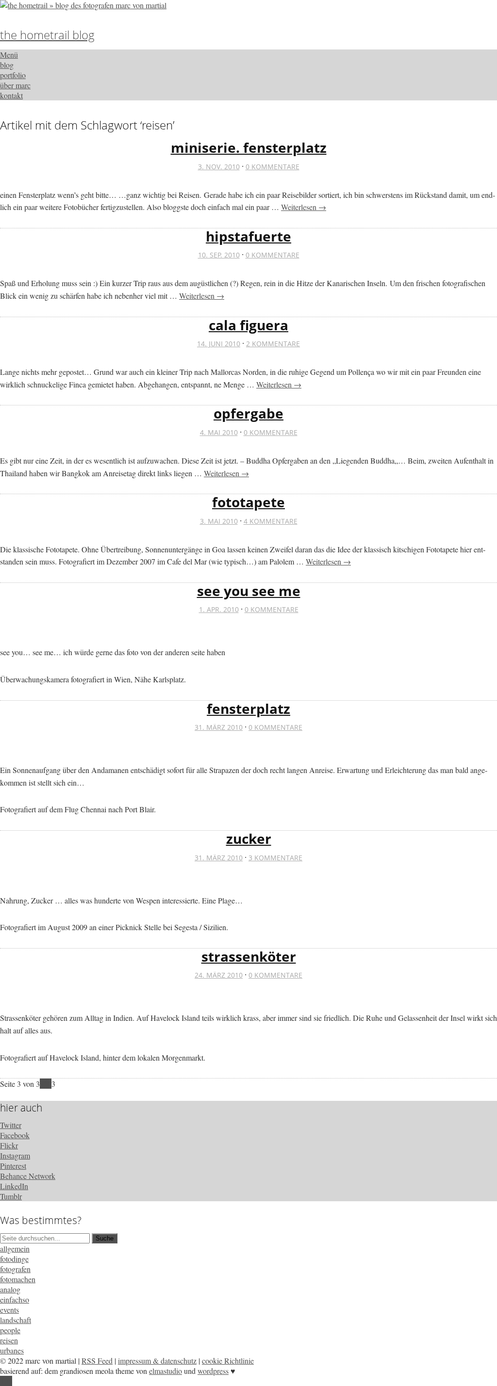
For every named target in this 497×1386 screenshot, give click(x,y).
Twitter (10, 1125)
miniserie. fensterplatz (249, 147)
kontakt (11, 95)
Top (6, 1381)
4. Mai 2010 (219, 432)
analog (10, 1289)
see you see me (248, 590)
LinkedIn (14, 1186)
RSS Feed (97, 1360)
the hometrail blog (47, 35)
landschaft (15, 1320)
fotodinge (14, 1259)
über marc (15, 85)
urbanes (12, 1350)
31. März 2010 (219, 727)
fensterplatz (248, 708)
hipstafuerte (248, 236)
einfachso (14, 1299)
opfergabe (248, 413)
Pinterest (13, 1165)
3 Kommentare (275, 857)
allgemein (15, 1248)
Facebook (15, 1135)
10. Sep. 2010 (219, 254)
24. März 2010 (219, 975)
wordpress (213, 1371)
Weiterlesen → (303, 207)
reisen (9, 1340)
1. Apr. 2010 (219, 609)
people (10, 1330)
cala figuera (248, 325)
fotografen (15, 1269)
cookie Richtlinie (228, 1360)
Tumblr (11, 1196)
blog (7, 65)
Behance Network (27, 1176)
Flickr (9, 1145)
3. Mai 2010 (219, 521)
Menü (9, 54)
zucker (248, 838)
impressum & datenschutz (157, 1360)
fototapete (248, 502)
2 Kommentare (273, 343)
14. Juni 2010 (218, 343)
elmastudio (165, 1371)
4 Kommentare (271, 521)
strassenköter (248, 956)
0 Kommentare (272, 166)
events (9, 1310)
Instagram (15, 1155)
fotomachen (17, 1279)
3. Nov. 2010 (219, 166)
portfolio (13, 75)
